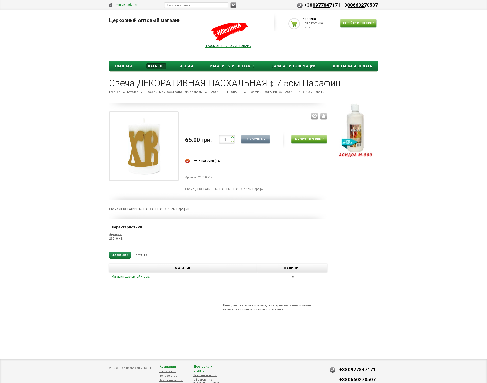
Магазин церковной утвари (131, 276)
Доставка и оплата (202, 368)
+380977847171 (322, 5)
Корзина (309, 19)
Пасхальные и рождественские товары (174, 92)
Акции (186, 66)
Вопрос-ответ (169, 375)
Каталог (156, 66)
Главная (123, 66)
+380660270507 (360, 5)
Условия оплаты (205, 375)
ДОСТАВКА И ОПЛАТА (352, 66)
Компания (167, 366)
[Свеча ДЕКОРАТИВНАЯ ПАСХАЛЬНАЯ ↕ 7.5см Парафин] (144, 147)
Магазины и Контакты (232, 66)
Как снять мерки (171, 380)
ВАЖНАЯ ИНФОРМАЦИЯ (294, 66)
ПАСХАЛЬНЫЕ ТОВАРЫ (225, 92)
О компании (167, 371)
